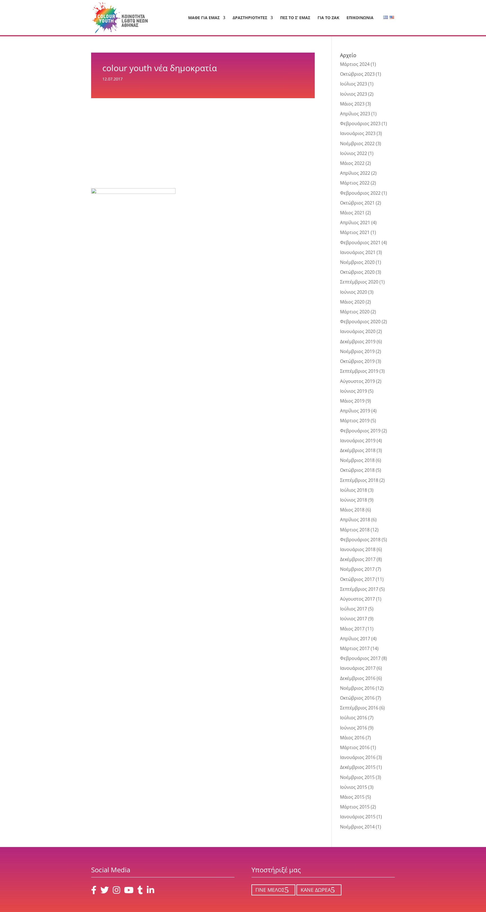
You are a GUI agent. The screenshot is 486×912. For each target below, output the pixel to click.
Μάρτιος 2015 (355, 807)
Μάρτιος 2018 (355, 530)
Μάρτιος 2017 (355, 648)
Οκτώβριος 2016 (357, 698)
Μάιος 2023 (352, 104)
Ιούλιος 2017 (353, 609)
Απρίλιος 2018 (355, 519)
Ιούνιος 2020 (353, 292)
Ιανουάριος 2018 (357, 549)
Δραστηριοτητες (250, 18)
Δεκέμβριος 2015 (357, 767)
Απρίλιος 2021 (355, 222)
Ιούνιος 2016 (353, 728)
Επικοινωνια (360, 18)
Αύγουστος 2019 (357, 381)
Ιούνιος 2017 (353, 619)
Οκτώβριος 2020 (357, 272)
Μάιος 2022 (352, 163)
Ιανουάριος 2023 (357, 133)
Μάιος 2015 (352, 797)
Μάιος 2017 (352, 629)
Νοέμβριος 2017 (357, 569)
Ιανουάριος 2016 (357, 757)
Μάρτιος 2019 (355, 420)
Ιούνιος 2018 (353, 500)
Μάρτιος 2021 (355, 232)
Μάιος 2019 (352, 401)
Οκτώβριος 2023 (357, 74)
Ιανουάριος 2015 (357, 817)
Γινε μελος (270, 890)
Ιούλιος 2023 (353, 84)
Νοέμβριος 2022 (357, 143)
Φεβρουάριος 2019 (360, 431)
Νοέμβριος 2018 (357, 460)
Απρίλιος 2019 (355, 411)
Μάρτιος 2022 (355, 183)
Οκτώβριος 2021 (357, 203)
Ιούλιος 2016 (353, 718)
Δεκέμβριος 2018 (357, 450)
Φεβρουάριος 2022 (360, 193)
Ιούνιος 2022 (353, 153)
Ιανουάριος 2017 (357, 668)
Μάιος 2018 (352, 510)
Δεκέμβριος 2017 (357, 559)
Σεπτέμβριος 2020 (359, 282)
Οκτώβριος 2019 (357, 361)
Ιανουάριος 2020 (357, 331)
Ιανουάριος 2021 (357, 252)
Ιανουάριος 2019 (357, 440)
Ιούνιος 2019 (353, 391)
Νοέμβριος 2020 (357, 262)
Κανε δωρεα (316, 890)
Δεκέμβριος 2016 (357, 678)
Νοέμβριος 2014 (357, 827)
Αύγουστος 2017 (357, 599)
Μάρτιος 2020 (355, 312)
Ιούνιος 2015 (353, 787)
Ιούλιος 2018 (353, 490)
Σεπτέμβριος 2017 (359, 589)
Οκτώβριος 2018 (357, 470)
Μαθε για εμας (204, 18)
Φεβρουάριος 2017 (360, 658)
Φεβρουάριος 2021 (360, 242)
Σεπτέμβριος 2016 (359, 708)
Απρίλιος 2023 (355, 114)
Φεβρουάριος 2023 (360, 123)
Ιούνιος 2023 (353, 94)
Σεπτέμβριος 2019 (359, 371)
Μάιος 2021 (352, 213)
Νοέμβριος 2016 (357, 688)
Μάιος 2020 (352, 302)
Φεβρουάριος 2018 (360, 539)
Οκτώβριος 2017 (357, 579)
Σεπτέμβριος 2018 (359, 480)
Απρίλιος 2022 (355, 173)
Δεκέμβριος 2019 (357, 341)
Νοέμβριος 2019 (357, 351)
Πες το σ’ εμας (295, 18)
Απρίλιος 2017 (355, 638)
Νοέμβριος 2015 (357, 777)
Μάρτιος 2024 (355, 64)
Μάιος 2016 (352, 737)
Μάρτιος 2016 (355, 747)
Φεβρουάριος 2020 (360, 321)
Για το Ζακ (328, 18)
